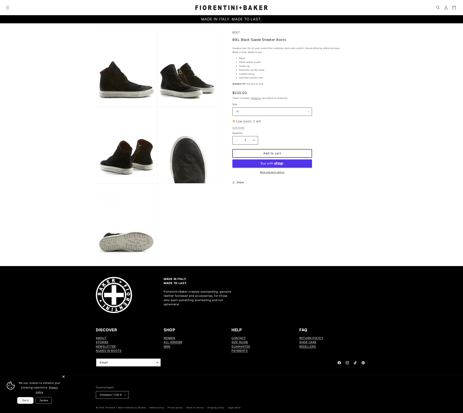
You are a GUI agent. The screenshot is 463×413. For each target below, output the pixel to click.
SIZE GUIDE (240, 342)
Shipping (256, 98)
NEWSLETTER (106, 346)
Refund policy (157, 407)
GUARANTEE (241, 346)
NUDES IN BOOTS (109, 350)
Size (234, 104)
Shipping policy (215, 407)
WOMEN (169, 338)
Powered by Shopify (135, 407)
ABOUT (101, 338)
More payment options (272, 172)
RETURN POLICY (311, 338)
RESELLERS (307, 346)
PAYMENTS (240, 350)
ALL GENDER (173, 342)
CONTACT (239, 338)
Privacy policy (175, 407)
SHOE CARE (307, 342)
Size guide (238, 128)
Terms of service (195, 407)
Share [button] (240, 182)
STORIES (102, 342)
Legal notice (234, 407)
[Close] (63, 376)
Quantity (237, 133)
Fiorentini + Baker (114, 407)
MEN (167, 346)
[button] (8, 8)
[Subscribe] (157, 362)
